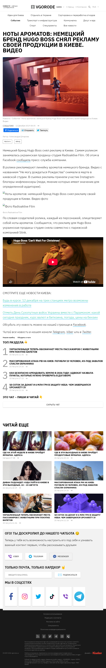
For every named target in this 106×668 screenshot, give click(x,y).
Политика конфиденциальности (53, 629)
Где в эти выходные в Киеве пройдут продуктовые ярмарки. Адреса (76, 453)
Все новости (70, 25)
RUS (94, 7)
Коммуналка (70, 20)
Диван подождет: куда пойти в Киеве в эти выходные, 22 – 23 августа (26, 483)
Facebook (79, 324)
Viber (69, 332)
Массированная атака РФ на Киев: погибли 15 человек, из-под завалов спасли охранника (56, 362)
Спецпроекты (50, 25)
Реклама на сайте (53, 622)
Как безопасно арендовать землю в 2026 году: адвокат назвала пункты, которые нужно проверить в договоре (51, 374)
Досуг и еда (89, 20)
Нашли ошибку (9, 337)
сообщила (23, 160)
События (15, 20)
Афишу (71, 7)
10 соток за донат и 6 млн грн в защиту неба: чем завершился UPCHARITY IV (50, 386)
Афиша (15, 6)
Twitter (86, 332)
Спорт (33, 25)
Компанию (82, 7)
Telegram (58, 332)
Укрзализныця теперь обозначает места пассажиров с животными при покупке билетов (54, 350)
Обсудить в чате (24, 337)
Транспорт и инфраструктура (42, 20)
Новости (6, 6)
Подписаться (70, 575)
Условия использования (52, 614)
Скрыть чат (53, 404)
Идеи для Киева (16, 15)
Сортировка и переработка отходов (76, 15)
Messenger (63, 556)
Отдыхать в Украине (41, 15)
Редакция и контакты (53, 618)
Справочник (8, 7)
